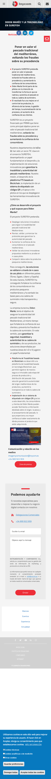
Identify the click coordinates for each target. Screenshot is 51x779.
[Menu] (3, 2)
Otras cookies (10, 757)
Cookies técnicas (12, 749)
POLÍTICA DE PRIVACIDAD (20, 651)
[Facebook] (18, 33)
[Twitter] (31, 33)
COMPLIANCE (20, 655)
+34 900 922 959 (16, 459)
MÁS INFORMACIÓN (33, 744)
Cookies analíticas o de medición (19, 753)
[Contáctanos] (47, 39)
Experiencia (25, 621)
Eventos (25, 616)
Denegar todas (10, 772)
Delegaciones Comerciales (27, 514)
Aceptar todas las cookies (32, 772)
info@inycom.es (32, 576)
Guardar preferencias (13, 764)
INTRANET (20, 659)
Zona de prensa (25, 464)
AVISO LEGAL (20, 647)
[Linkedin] (25, 33)
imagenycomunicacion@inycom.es (23, 455)
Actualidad (25, 626)
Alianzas (25, 611)
